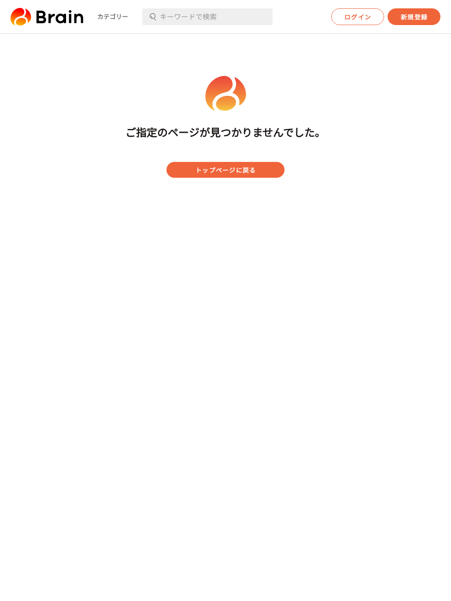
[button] (47, 17)
